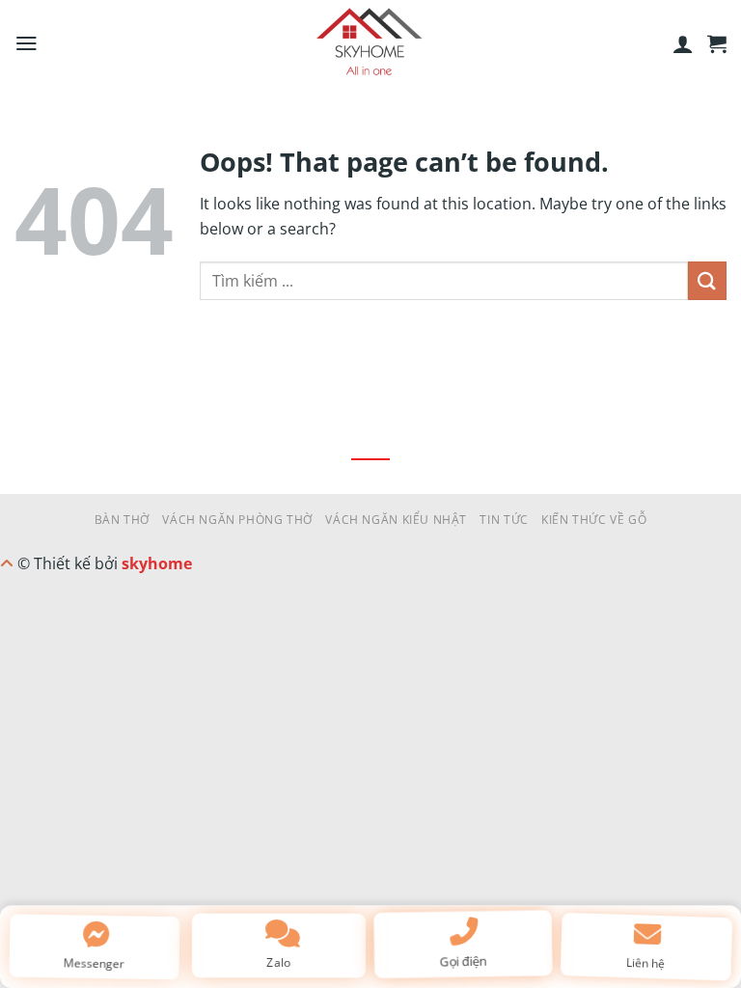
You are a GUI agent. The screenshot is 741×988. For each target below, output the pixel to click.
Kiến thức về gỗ (593, 519)
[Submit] (707, 280)
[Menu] (26, 43)
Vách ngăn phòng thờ (237, 519)
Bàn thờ (122, 519)
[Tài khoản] (683, 43)
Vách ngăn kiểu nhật (396, 519)
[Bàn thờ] (370, 43)
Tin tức (504, 519)
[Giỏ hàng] (717, 43)
